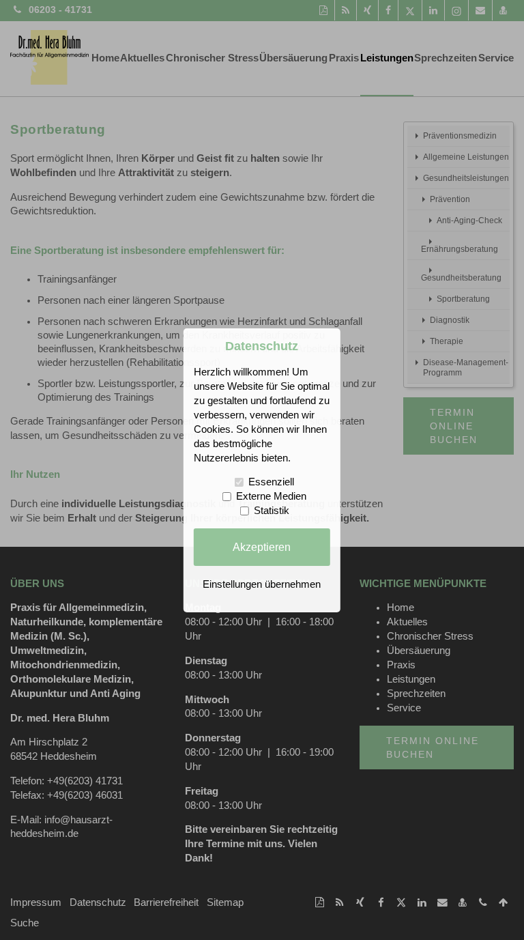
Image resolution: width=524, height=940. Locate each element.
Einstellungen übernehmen (262, 584)
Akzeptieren (262, 547)
